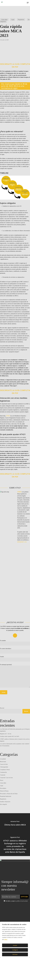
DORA (8, 416)
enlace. (6, 939)
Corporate (2, 775)
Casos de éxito (4, 764)
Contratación (3, 772)
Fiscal (1, 780)
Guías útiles (4, 19)
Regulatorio (21, 19)
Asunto (2, 656)
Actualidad (3, 759)
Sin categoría (3, 804)
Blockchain (3, 761)
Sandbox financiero (5, 801)
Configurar (15, 950)
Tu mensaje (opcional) (6, 664)
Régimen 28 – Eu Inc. (6, 733)
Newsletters (3, 788)
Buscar (2, 708)
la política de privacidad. (21, 901)
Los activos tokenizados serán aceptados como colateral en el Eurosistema (14, 744)
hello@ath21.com (22, 542)
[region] (15, 940)
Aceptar (15, 945)
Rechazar (15, 954)
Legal (12, 19)
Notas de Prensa (4, 791)
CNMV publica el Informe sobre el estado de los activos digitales (15, 740)
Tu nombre (3, 640)
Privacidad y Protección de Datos (9, 793)
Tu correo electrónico (5, 648)
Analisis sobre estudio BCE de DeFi (9, 736)
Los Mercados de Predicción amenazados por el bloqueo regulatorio (15, 730)
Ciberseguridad (4, 767)
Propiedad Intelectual (5, 796)
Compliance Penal (5, 769)
